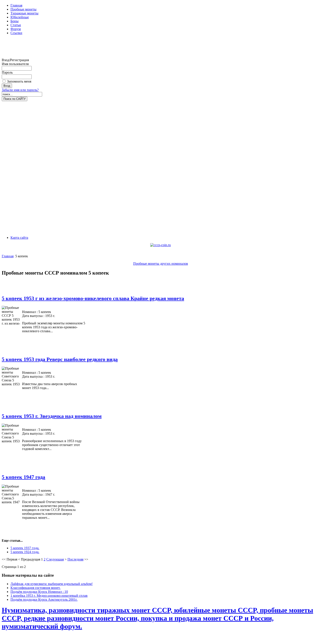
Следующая (55, 559)
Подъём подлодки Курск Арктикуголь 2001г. (44, 599)
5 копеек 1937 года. (24, 548)
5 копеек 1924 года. (24, 552)
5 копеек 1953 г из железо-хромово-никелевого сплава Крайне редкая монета (93, 298)
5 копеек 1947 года (23, 477)
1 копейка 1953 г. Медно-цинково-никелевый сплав (49, 595)
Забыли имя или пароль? (20, 90)
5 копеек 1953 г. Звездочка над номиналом (52, 416)
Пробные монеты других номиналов (160, 263)
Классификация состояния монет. (35, 588)
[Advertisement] (19, 48)
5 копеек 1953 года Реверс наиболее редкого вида (60, 359)
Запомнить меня (19, 81)
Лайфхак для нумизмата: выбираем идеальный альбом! (51, 584)
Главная (8, 256)
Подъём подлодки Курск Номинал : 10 (39, 591)
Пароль (7, 72)
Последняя (75, 559)
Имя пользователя (15, 64)
